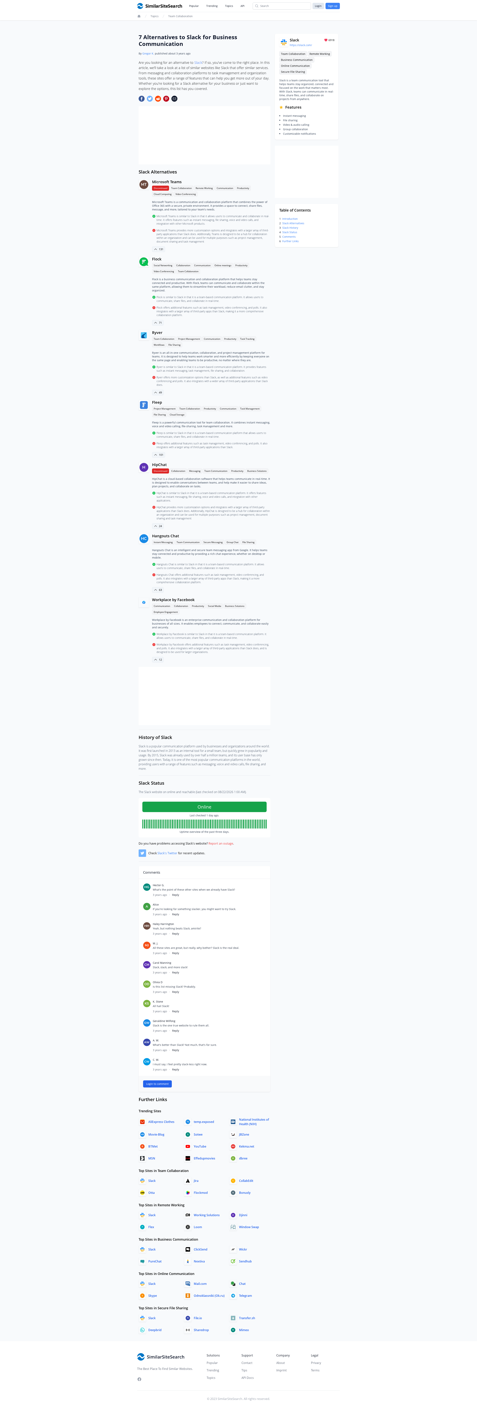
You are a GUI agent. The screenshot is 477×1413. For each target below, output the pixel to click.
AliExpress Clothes (161, 1122)
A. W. (156, 1040)
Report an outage (221, 843)
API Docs (247, 1378)
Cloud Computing (163, 194)
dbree (243, 1158)
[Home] (139, 16)
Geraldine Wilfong (164, 1021)
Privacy (316, 1363)
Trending (212, 6)
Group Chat (232, 542)
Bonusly (245, 1193)
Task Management (250, 408)
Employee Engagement (166, 612)
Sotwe (198, 1134)
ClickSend (200, 1249)
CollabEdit (246, 1181)
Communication (225, 188)
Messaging (194, 471)
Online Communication (295, 66)
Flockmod (201, 1193)
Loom (198, 1227)
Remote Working (204, 188)
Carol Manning (162, 963)
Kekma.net (246, 1146)
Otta (151, 1193)
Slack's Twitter (167, 853)
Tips (244, 1370)
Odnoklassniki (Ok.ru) (209, 1296)
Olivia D (157, 982)
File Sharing (174, 344)
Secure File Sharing (293, 72)
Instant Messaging (163, 542)
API (242, 6)
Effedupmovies (204, 1158)
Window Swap (249, 1227)
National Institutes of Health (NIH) (254, 1121)
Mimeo (244, 1330)
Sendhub (245, 1261)
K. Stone (158, 1001)
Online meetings (222, 265)
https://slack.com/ (301, 45)
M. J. (155, 943)
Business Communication (297, 60)
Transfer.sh (247, 1318)
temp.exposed (204, 1122)
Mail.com (200, 1284)
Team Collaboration (180, 16)
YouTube (200, 1146)
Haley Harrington (163, 924)
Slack (198, 62)
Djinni (243, 1215)
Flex (151, 1227)
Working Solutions (207, 1215)
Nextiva (199, 1261)
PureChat (155, 1261)
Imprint (281, 1370)
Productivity (243, 188)
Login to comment (157, 1084)
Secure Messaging (213, 542)
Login (318, 6)
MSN (151, 1158)
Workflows (159, 344)
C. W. (156, 1060)
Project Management (189, 338)
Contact (246, 1363)
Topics (229, 6)
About (280, 1363)
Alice (156, 904)
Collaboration (183, 265)
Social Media (214, 606)
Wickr (243, 1249)
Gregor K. (148, 53)
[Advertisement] (204, 135)
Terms (315, 1370)
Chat (242, 1284)
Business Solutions (257, 471)
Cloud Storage (177, 414)
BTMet (153, 1146)
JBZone (244, 1134)
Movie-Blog (156, 1134)
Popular (194, 6)
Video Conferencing (186, 194)
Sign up (332, 6)
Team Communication (215, 471)
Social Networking (163, 265)
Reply (175, 895)
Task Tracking (247, 338)
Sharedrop (201, 1330)
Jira (196, 1181)
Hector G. (158, 885)
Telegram (245, 1296)
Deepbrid (155, 1330)
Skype (152, 1296)
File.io (198, 1318)
